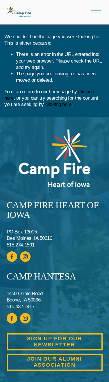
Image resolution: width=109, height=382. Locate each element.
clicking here (58, 104)
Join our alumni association (54, 362)
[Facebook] (12, 256)
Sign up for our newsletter (54, 342)
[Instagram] (25, 256)
